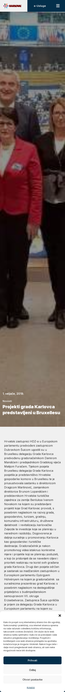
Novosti (7, 401)
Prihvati (32, 660)
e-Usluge (40, 5)
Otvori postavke (32, 679)
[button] (60, 615)
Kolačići (31, 687)
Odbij (32, 670)
